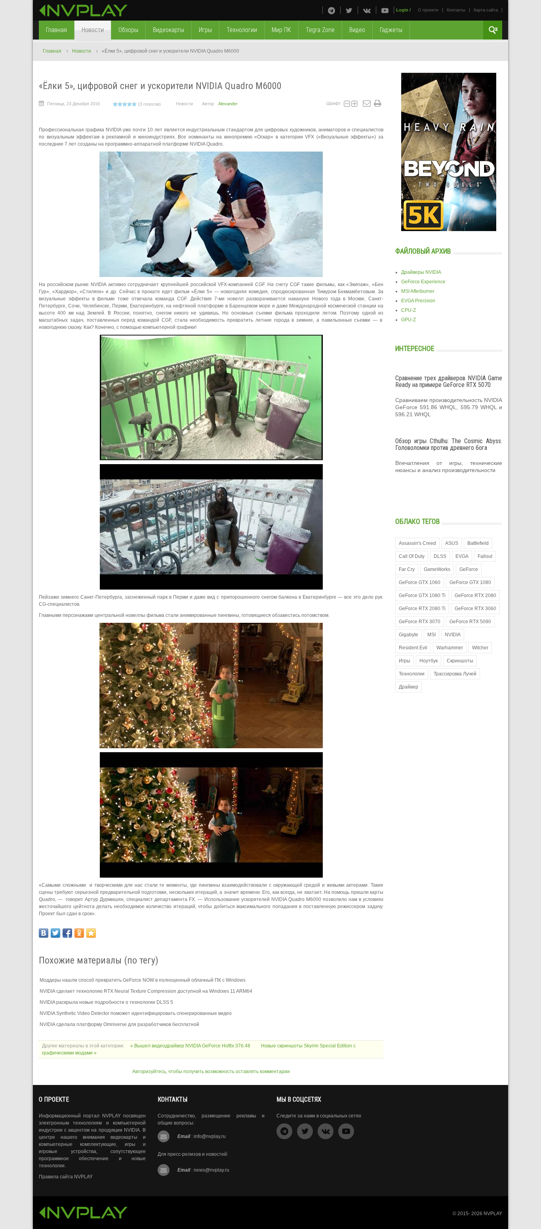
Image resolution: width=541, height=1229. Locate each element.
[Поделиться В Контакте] (43, 933)
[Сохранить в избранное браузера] (91, 933)
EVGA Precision (418, 300)
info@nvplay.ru (210, 1136)
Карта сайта (486, 10)
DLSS (440, 556)
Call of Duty (412, 556)
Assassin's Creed (417, 543)
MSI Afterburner (417, 291)
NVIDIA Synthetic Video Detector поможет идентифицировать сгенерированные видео (136, 1013)
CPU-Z (408, 310)
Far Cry (407, 569)
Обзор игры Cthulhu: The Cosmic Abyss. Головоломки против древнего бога (448, 444)
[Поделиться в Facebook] (67, 933)
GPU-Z (408, 319)
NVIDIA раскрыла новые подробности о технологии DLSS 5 (106, 1002)
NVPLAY (493, 1213)
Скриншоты (460, 661)
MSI (431, 634)
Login (402, 10)
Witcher (480, 648)
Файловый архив (423, 251)
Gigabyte (408, 634)
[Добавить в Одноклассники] (79, 933)
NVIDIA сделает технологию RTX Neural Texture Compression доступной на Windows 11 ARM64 (146, 991)
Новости (81, 51)
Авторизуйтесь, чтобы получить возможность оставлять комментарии (211, 1071)
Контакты (456, 10)
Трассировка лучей (455, 674)
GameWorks (437, 569)
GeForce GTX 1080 (470, 582)
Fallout (485, 556)
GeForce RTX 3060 (475, 608)
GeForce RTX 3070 (419, 621)
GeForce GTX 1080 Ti (422, 595)
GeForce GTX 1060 (419, 582)
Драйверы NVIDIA (421, 272)
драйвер (408, 687)
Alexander (228, 103)
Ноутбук (428, 661)
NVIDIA (453, 634)
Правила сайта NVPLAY (66, 1177)
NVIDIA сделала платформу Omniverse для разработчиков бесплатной (119, 1024)
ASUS (451, 543)
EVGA (462, 556)
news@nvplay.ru (211, 1170)
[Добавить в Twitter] (55, 933)
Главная (52, 51)
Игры (404, 661)
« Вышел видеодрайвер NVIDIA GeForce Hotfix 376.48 (190, 1046)
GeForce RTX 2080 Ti (422, 608)
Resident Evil (413, 648)
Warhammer (449, 648)
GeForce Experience (423, 281)
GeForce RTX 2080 (475, 595)
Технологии (412, 674)
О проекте (428, 10)
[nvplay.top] (83, 10)
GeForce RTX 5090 (470, 621)
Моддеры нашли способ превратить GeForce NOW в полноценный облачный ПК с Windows (143, 980)
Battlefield (478, 543)
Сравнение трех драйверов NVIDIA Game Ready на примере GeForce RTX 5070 (448, 381)
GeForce (468, 569)
